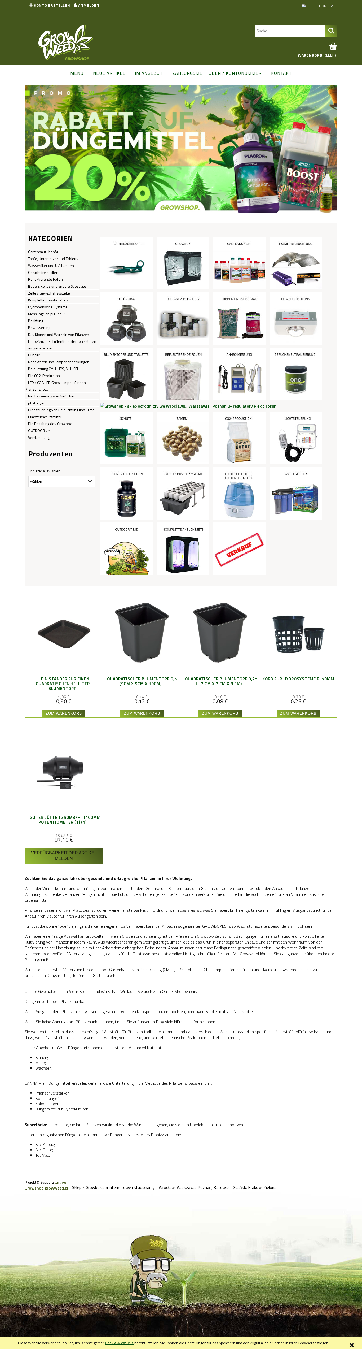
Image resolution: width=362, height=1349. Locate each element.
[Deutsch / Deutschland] (306, 5)
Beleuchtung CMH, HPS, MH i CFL (53, 368)
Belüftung (35, 320)
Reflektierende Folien (45, 279)
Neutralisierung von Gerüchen (52, 396)
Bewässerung (39, 327)
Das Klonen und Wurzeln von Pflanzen (58, 334)
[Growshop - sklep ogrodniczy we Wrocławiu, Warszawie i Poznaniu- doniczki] (126, 373)
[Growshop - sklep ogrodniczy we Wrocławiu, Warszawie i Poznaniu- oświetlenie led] (296, 318)
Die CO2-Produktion (44, 375)
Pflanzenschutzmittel (44, 417)
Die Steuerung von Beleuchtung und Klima (61, 410)
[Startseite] (66, 43)
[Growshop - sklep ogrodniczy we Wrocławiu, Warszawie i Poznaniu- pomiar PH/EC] (239, 373)
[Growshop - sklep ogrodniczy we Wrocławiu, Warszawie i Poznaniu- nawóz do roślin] (239, 263)
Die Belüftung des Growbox (50, 423)
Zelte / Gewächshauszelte (49, 293)
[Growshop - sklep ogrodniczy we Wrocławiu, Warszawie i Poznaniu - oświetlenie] (296, 263)
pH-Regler (36, 403)
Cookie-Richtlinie (119, 1343)
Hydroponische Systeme (48, 307)
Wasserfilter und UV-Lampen (51, 265)
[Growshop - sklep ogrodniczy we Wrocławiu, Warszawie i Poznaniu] (239, 548)
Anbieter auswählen (44, 471)
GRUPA (60, 1182)
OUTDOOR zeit (40, 430)
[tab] (178, 208)
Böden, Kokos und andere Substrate (57, 286)
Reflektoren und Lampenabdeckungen (58, 362)
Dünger (34, 355)
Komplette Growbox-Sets (48, 300)
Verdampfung (39, 437)
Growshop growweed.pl (46, 1188)
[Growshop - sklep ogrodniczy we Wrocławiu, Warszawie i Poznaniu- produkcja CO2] (239, 437)
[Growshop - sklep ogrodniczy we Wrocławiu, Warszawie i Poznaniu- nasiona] (183, 437)
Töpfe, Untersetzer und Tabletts (53, 258)
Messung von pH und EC (47, 314)
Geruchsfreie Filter (43, 272)
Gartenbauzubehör (43, 251)
